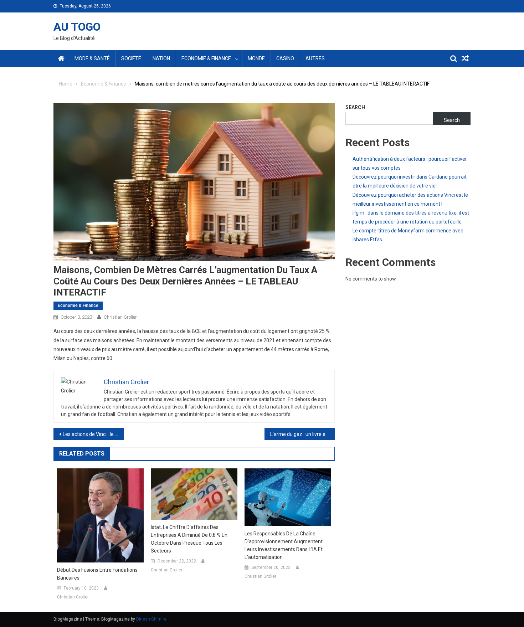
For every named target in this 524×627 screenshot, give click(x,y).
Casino (285, 58)
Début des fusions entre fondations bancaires (97, 574)
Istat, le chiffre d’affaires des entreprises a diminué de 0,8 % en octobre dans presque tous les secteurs (189, 539)
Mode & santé (92, 58)
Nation (161, 58)
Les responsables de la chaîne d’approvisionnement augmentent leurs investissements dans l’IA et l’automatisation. (284, 545)
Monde (256, 58)
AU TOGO (77, 27)
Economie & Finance (206, 58)
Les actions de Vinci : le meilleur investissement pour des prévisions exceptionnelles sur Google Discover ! (93, 434)
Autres (315, 58)
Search (355, 107)
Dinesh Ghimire (151, 619)
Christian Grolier (120, 317)
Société (131, 58)
